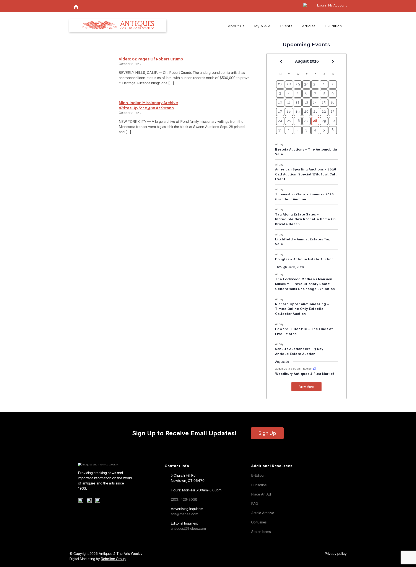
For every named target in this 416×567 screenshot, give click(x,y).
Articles (309, 26)
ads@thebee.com (184, 514)
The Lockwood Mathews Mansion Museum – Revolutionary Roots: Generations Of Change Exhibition (305, 284)
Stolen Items (261, 532)
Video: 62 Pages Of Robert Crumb (151, 59)
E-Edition (333, 26)
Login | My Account (332, 5)
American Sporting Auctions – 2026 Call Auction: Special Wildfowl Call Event (306, 174)
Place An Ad (261, 494)
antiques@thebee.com (188, 528)
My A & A (262, 26)
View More (306, 386)
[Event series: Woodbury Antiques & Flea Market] (314, 368)
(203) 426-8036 (184, 499)
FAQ (254, 503)
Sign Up (267, 433)
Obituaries (259, 522)
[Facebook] (82, 502)
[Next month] (333, 61)
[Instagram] (99, 502)
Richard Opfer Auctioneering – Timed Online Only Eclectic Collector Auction (302, 309)
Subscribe (259, 485)
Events (286, 26)
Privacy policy (336, 553)
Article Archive (262, 513)
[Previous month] (281, 61)
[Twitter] (91, 502)
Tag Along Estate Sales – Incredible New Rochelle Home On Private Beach (305, 219)
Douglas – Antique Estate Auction (304, 259)
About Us (236, 26)
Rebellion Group (113, 559)
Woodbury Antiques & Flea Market (305, 374)
